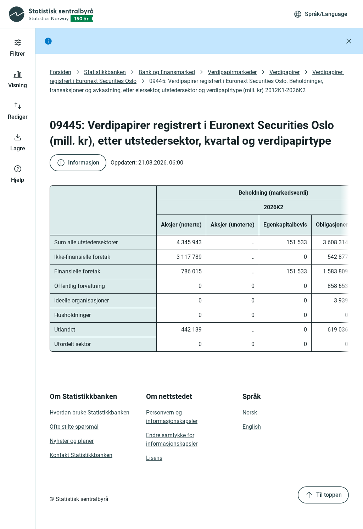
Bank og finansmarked (167, 72)
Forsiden (60, 72)
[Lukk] (348, 41)
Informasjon (83, 162)
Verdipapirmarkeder (232, 72)
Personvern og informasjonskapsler (171, 416)
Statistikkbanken (105, 72)
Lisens (154, 458)
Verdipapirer (284, 72)
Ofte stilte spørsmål (74, 426)
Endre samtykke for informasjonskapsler (171, 439)
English (251, 426)
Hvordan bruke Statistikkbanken (89, 412)
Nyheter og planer (72, 441)
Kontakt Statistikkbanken (81, 455)
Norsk (249, 412)
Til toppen (329, 494)
